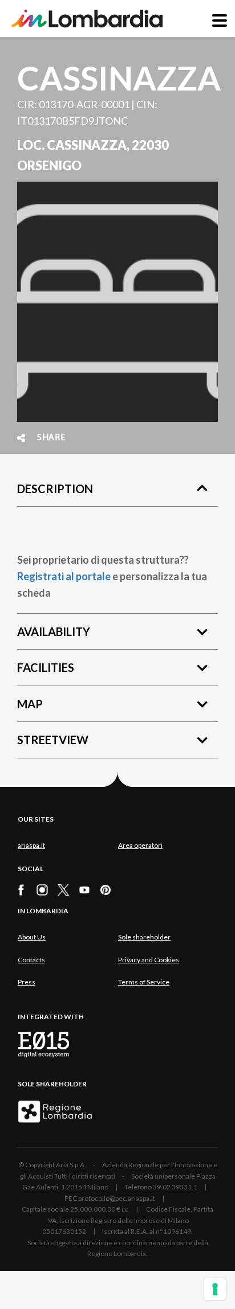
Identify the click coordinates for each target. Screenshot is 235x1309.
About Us (32, 937)
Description (55, 488)
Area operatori (140, 845)
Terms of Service (143, 982)
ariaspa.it (31, 845)
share (51, 437)
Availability (53, 631)
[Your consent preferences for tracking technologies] (215, 1289)
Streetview (52, 739)
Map (30, 704)
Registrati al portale (64, 576)
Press (26, 982)
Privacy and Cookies (148, 959)
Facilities (45, 667)
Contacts (31, 959)
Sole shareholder (144, 937)
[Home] (87, 18)
